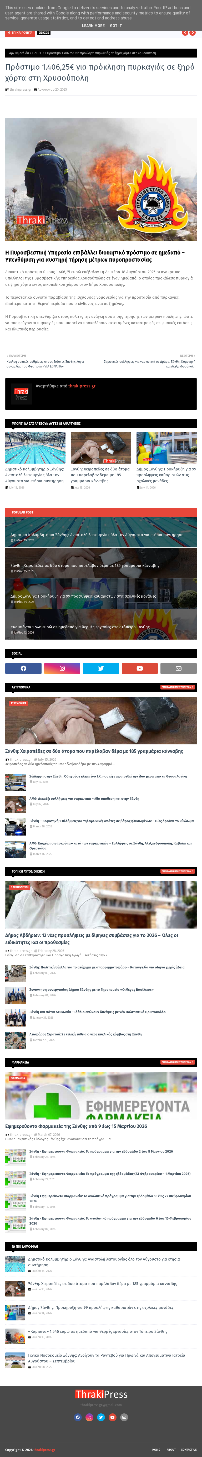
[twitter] (101, 668)
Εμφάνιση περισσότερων (176, 687)
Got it (116, 26)
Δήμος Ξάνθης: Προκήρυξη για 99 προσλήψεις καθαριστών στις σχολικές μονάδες (166, 475)
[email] (178, 668)
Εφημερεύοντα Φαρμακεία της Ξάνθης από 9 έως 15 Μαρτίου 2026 (76, 1126)
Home (156, 1449)
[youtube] (140, 668)
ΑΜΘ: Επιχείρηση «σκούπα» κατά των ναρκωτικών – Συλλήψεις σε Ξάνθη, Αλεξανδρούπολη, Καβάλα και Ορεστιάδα (110, 846)
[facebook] (23, 668)
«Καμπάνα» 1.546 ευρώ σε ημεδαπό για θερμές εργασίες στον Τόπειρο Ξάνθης (80, 627)
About (171, 1449)
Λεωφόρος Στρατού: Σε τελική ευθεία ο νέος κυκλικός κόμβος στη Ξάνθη (85, 1034)
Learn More (93, 26)
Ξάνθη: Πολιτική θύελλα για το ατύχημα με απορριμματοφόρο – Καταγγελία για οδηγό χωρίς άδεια (107, 967)
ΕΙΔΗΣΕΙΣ (38, 53)
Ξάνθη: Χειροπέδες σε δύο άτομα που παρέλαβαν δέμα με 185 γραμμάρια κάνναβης (100, 475)
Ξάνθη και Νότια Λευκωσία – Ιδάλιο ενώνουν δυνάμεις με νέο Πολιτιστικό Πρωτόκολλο (97, 1012)
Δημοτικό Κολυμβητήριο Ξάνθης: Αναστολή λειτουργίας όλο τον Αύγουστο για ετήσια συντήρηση (34, 475)
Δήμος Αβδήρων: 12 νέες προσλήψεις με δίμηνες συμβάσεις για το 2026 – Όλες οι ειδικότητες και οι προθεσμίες (91, 938)
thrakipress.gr (21, 89)
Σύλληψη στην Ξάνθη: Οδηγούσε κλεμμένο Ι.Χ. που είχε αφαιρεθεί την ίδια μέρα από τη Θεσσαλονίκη (108, 776)
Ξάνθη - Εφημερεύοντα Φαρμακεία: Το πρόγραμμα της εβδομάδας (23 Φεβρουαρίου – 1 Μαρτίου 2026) (109, 1174)
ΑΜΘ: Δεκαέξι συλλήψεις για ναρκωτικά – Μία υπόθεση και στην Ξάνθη (84, 799)
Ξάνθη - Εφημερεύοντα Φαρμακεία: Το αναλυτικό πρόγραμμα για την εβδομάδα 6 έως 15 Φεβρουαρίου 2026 (110, 1221)
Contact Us (189, 1449)
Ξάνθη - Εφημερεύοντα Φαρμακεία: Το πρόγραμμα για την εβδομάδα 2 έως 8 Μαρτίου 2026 (101, 1151)
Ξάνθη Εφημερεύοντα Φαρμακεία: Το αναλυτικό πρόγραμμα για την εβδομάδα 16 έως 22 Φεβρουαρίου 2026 (110, 1198)
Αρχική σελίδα (19, 53)
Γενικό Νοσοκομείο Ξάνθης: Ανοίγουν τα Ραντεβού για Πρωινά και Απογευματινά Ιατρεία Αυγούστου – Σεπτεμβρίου (106, 1358)
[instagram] (62, 668)
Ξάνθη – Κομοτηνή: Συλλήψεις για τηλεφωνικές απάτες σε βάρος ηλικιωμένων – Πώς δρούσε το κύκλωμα (111, 821)
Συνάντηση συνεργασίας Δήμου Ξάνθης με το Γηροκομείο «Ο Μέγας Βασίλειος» (91, 990)
